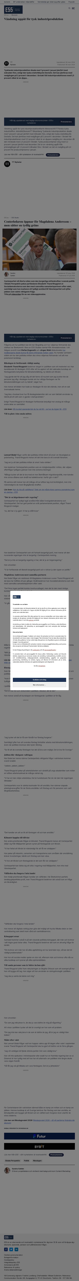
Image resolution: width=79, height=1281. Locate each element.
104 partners (41, 666)
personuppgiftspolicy (50, 650)
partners (31, 620)
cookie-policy (36, 650)
